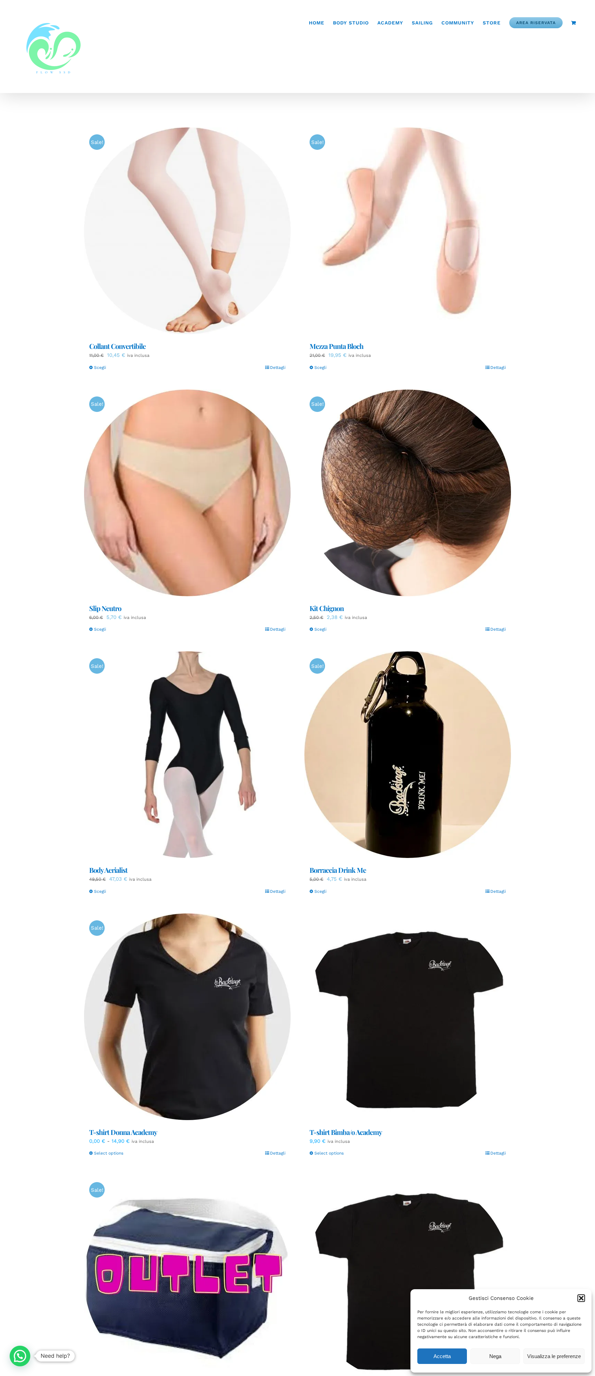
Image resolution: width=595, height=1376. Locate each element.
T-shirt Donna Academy (123, 1132)
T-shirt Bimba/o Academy (346, 1132)
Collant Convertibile (117, 346)
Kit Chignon (327, 608)
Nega (495, 1356)
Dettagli (277, 367)
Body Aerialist (108, 870)
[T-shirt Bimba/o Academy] (407, 1016)
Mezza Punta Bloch (336, 346)
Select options (108, 1153)
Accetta (442, 1356)
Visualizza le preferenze (554, 1356)
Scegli (100, 367)
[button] (581, 1298)
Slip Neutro (105, 608)
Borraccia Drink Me (338, 870)
